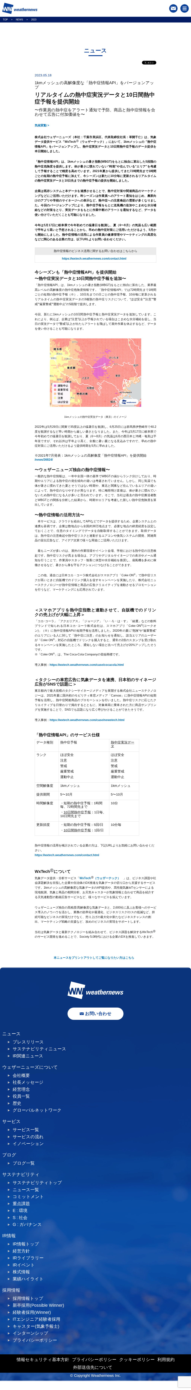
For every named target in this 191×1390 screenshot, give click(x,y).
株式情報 (21, 1272)
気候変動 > (42, 125)
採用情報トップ (28, 1298)
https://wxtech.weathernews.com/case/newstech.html (87, 720)
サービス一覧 (26, 1129)
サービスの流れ (28, 1136)
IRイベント (24, 1265)
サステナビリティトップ (37, 1182)
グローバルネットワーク (37, 1110)
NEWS (19, 19)
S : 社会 (20, 1217)
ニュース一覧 (26, 1189)
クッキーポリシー (137, 1359)
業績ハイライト (28, 1279)
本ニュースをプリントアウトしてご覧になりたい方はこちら (94, 957)
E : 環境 (20, 1210)
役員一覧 (21, 1096)
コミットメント (28, 1196)
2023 (33, 19)
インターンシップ (30, 1333)
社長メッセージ (28, 1082)
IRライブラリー (28, 1258)
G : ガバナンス (27, 1224)
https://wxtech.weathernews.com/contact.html (94, 258)
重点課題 (21, 1203)
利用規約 (166, 1359)
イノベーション (28, 1143)
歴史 (17, 1103)
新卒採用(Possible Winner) (38, 1305)
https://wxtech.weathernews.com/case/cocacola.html (87, 664)
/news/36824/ (44, 459)
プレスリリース (28, 1042)
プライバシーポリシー (35, 1340)
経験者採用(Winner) (32, 1312)
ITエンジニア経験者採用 (36, 1319)
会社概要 (21, 1075)
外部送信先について (92, 1367)
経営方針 (21, 1251)
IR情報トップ (26, 1244)
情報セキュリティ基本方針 (43, 1359)
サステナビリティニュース (39, 1049)
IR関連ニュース (28, 1056)
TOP (5, 19)
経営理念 (21, 1089)
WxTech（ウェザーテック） (99, 878)
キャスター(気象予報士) (36, 1326)
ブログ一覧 (24, 1163)
